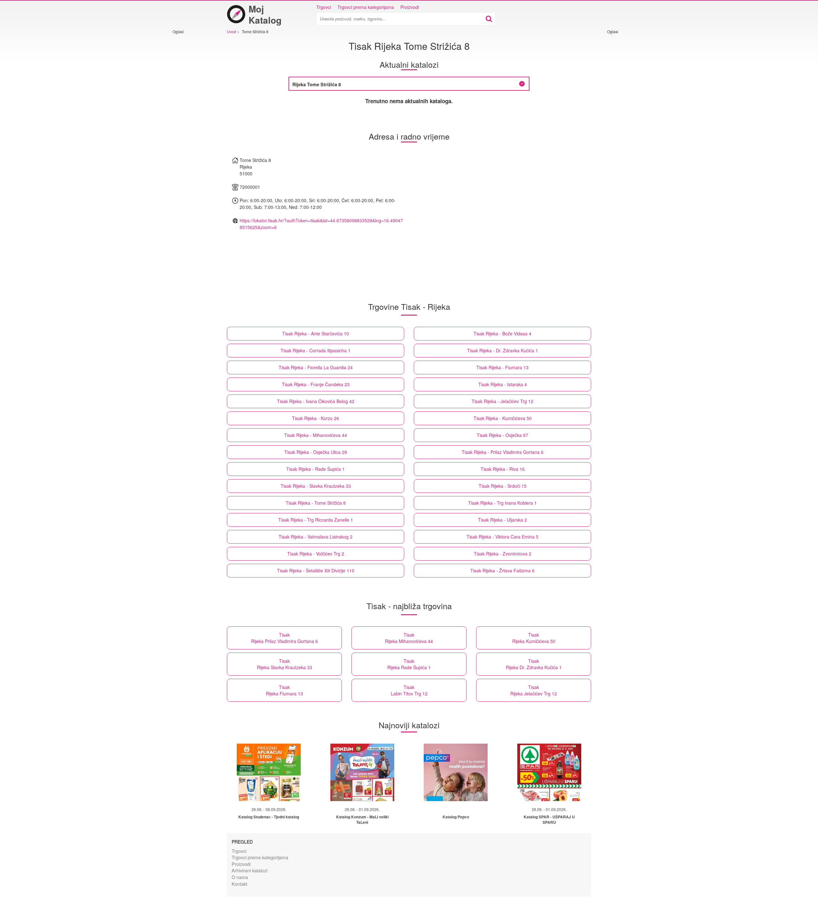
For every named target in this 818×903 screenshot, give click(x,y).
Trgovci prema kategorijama (365, 7)
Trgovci (323, 7)
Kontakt (239, 883)
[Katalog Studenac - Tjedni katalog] (269, 772)
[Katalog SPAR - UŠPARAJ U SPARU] (549, 772)
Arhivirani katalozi (249, 870)
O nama (240, 877)
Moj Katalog (265, 14)
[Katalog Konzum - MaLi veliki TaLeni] (362, 772)
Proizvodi (409, 7)
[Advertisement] (192, 130)
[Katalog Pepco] (456, 772)
